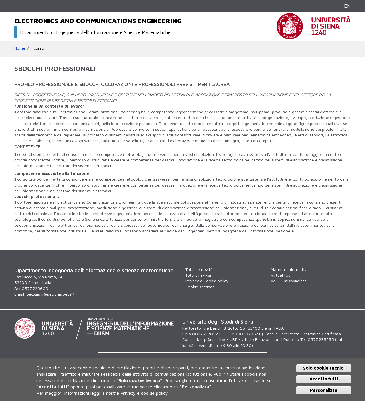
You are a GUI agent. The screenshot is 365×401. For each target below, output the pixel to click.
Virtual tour (281, 275)
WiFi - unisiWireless (289, 280)
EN (347, 6)
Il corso (37, 48)
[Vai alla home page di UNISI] (314, 36)
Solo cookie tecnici (323, 368)
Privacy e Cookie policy (206, 280)
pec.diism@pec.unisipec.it (50, 294)
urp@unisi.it (211, 339)
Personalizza (323, 390)
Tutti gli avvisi (198, 275)
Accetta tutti (323, 379)
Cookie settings (199, 286)
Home (19, 48)
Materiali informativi (289, 269)
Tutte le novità (199, 269)
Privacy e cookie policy (144, 393)
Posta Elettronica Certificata (314, 333)
